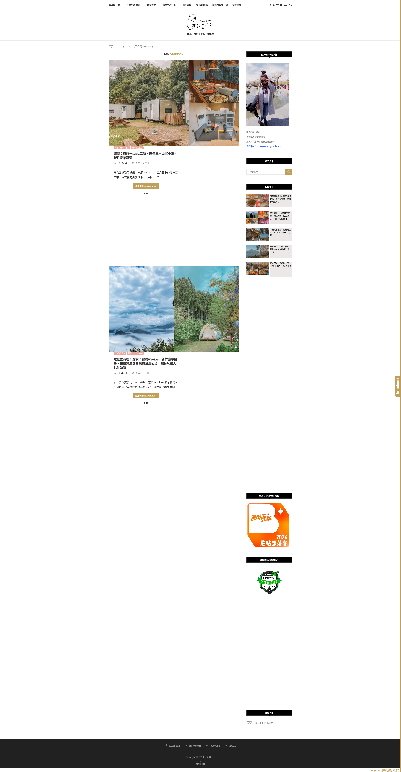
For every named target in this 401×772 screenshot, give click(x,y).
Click (398, 386)
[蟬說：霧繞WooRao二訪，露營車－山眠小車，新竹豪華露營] (174, 103)
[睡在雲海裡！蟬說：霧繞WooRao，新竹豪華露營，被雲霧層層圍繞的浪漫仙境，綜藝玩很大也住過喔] (174, 309)
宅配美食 (236, 5)
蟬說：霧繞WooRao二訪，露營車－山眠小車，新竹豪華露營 (145, 155)
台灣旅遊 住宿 (133, 5)
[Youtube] (277, 4)
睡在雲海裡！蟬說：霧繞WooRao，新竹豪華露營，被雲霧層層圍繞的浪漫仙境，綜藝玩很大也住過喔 (145, 363)
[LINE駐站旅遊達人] (269, 571)
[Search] (290, 4)
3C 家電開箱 (202, 5)
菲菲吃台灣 (114, 5)
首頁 (111, 46)
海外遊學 (186, 5)
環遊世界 (151, 5)
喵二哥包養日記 (220, 5)
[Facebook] (270, 4)
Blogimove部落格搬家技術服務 (385, 770)
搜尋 (288, 172)
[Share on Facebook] (144, 193)
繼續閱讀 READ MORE (145, 186)
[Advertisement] (140, 232)
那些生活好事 (169, 5)
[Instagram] (274, 4)
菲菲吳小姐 (122, 163)
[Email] (281, 4)
